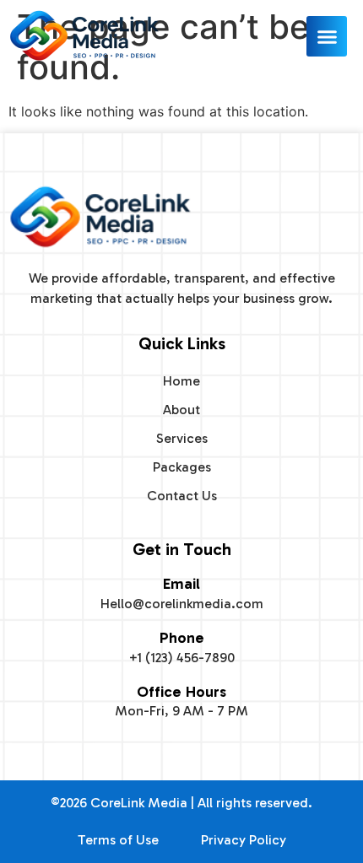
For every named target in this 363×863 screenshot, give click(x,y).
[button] (326, 36)
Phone (182, 637)
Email (181, 583)
